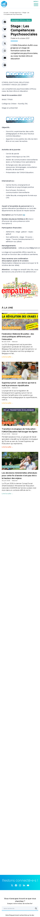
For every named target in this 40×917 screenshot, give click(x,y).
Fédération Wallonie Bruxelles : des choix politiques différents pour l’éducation (18, 336)
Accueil (6, 12)
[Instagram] (20, 885)
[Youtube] (28, 885)
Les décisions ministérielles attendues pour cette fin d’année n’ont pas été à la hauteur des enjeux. (19, 475)
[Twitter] (12, 885)
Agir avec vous (8, 423)
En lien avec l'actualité (11, 467)
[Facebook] (16, 885)
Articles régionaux (15, 12)
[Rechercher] (36, 908)
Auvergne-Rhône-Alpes (21, 20)
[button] (5, 22)
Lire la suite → (7, 357)
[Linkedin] (24, 885)
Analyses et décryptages (11, 328)
